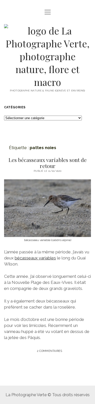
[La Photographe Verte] (47, 82)
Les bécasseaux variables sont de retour (47, 162)
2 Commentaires (49, 350)
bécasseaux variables (35, 257)
